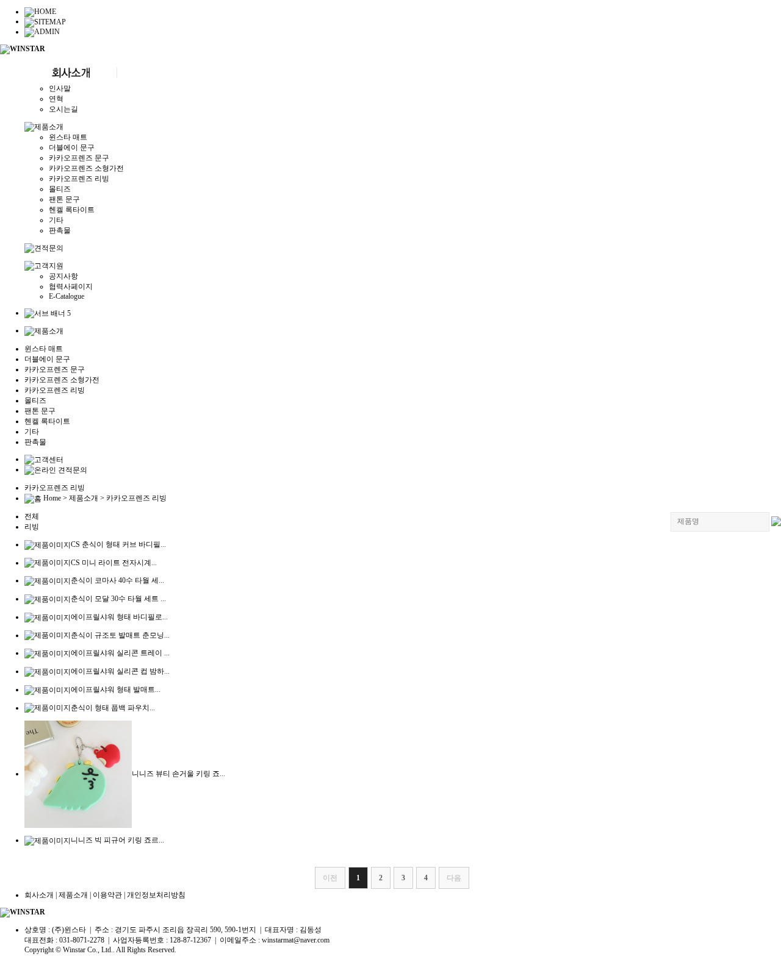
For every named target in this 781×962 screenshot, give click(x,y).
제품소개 (73, 895)
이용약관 (107, 895)
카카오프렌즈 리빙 (79, 178)
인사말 (60, 88)
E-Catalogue (66, 296)
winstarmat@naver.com (295, 940)
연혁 (56, 98)
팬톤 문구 (64, 199)
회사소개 (39, 895)
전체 (31, 516)
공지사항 (63, 276)
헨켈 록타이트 (72, 209)
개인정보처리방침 (156, 895)
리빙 (31, 526)
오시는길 (63, 109)
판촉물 (60, 230)
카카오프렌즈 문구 (79, 158)
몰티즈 (60, 189)
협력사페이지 (71, 286)
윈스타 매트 (68, 137)
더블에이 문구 (72, 147)
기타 (56, 220)
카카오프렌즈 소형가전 (86, 168)
